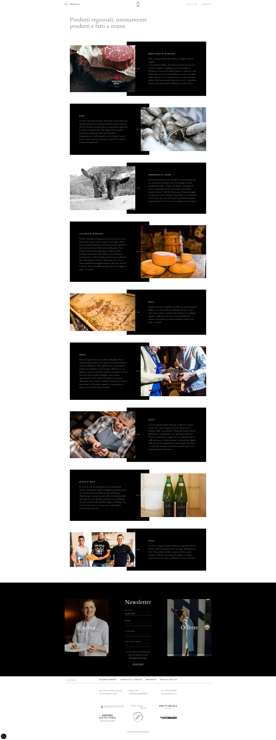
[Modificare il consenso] (3, 736)
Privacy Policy (168, 679)
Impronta (151, 679)
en (196, 4)
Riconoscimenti (108, 679)
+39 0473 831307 (170, 691)
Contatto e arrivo (131, 679)
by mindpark (71, 680)
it (192, 4)
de (189, 4)
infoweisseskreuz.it (168, 694)
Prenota (206, 4)
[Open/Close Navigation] (66, 4)
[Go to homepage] (138, 4)
